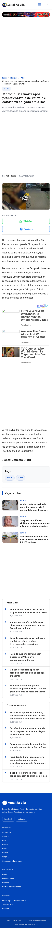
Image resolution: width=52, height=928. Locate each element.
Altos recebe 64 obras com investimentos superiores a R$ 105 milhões (34, 539)
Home (4, 874)
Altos (23, 78)
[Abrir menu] (39, 4)
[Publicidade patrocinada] (26, 14)
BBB (4, 840)
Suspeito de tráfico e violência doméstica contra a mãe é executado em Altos (35, 523)
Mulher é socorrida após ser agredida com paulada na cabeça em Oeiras (27, 672)
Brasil (4, 849)
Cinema (5, 857)
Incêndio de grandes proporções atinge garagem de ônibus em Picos (28, 774)
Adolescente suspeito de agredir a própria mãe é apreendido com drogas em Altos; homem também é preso (34, 510)
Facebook (8, 819)
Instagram (22, 819)
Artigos (5, 836)
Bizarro (5, 845)
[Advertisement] (26, 49)
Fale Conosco (8, 879)
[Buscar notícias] (47, 4)
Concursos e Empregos (12, 861)
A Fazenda (6, 832)
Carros (5, 853)
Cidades (5, 908)
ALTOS (9, 478)
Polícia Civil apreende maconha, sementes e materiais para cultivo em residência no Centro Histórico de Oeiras (27, 715)
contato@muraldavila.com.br (14, 900)
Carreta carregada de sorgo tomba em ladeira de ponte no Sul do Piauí (28, 746)
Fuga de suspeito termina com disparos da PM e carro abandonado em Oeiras (25, 657)
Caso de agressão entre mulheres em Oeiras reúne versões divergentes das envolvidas (27, 641)
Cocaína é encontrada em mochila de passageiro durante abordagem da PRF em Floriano (27, 731)
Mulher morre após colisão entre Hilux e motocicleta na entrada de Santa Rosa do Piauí (27, 625)
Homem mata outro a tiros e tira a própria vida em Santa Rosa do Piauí (28, 611)
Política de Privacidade (11, 887)
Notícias (13, 78)
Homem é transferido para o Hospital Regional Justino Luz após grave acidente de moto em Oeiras (28, 688)
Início (4, 78)
